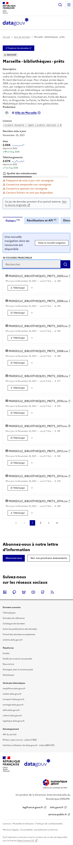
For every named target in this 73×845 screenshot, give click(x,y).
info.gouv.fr (56, 807)
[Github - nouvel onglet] (42, 592)
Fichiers (13, 221)
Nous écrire (8, 664)
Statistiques (8, 675)
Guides (6, 653)
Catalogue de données (14, 623)
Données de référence (14, 618)
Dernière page (57, 523)
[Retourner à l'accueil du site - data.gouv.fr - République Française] (37, 764)
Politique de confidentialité (49, 823)
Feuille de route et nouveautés (17, 658)
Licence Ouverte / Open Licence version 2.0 (32, 125)
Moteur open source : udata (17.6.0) (20, 739)
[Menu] (69, 4)
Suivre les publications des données (20, 629)
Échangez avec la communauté (18, 669)
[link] (18, 48)
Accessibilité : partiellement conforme (39, 829)
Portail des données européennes (19, 634)
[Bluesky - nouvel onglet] (23, 592)
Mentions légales (11, 829)
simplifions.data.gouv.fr (14, 688)
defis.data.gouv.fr (11, 710)
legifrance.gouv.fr (33, 807)
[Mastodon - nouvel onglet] (14, 592)
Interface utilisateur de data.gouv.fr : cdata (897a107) (28, 745)
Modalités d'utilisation (23, 823)
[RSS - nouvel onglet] (52, 592)
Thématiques (9, 612)
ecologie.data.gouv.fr (13, 704)
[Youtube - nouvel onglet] (33, 592)
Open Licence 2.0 (25, 840)
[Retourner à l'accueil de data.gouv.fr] (15, 22)
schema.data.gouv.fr (13, 639)
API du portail (9, 734)
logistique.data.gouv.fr (14, 720)
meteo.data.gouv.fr (12, 693)
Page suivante (48, 523)
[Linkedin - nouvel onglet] (4, 592)
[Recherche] (60, 4)
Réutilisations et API (41, 220)
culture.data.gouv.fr (12, 715)
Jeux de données (22, 37)
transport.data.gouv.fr (13, 699)
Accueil (6, 37)
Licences (7, 823)
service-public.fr (57, 814)
